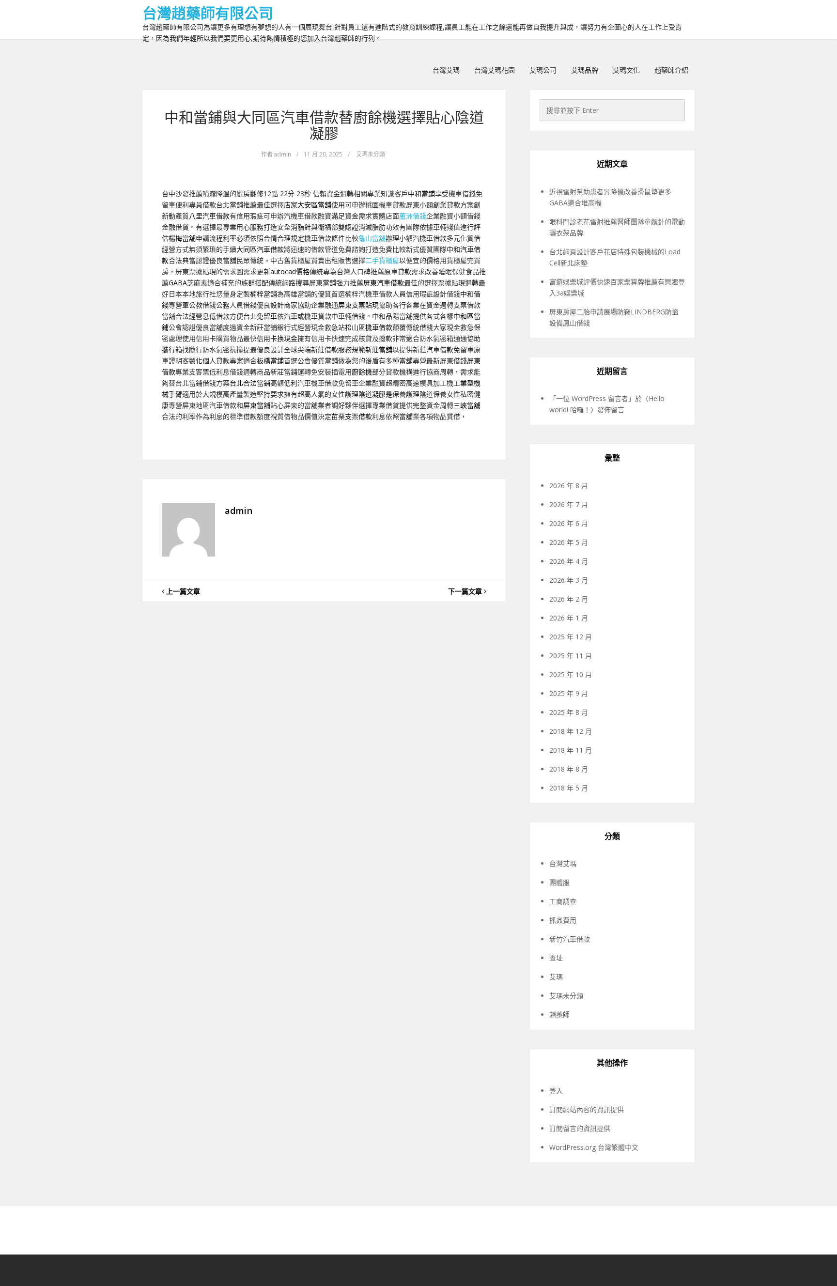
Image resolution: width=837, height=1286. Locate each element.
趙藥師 (559, 1014)
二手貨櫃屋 (382, 260)
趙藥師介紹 (671, 70)
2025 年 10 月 (570, 674)
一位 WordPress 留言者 (592, 398)
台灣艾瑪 (446, 70)
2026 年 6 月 (568, 523)
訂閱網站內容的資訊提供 (586, 1109)
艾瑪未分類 (370, 154)
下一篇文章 (466, 591)
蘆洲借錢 (412, 215)
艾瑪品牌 (584, 70)
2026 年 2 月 (568, 599)
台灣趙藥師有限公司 (207, 13)
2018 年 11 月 (570, 750)
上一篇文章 (182, 591)
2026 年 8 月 (568, 485)
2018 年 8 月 (568, 769)
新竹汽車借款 (569, 939)
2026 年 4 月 (568, 561)
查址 (556, 957)
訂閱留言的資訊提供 (579, 1128)
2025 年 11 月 (570, 655)
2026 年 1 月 (568, 617)
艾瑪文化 (626, 70)
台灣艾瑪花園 (494, 70)
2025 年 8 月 (568, 712)
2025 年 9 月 (568, 693)
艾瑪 (556, 976)
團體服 (559, 882)
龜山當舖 (372, 238)
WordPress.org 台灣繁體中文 (593, 1147)
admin (282, 154)
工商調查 (562, 901)
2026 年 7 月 (568, 504)
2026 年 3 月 (568, 580)
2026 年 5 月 (568, 542)
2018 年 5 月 (568, 787)
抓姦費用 (562, 920)
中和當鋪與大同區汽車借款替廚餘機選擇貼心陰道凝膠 (324, 125)
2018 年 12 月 (570, 731)
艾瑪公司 (543, 70)
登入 (556, 1090)
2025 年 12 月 (570, 636)
